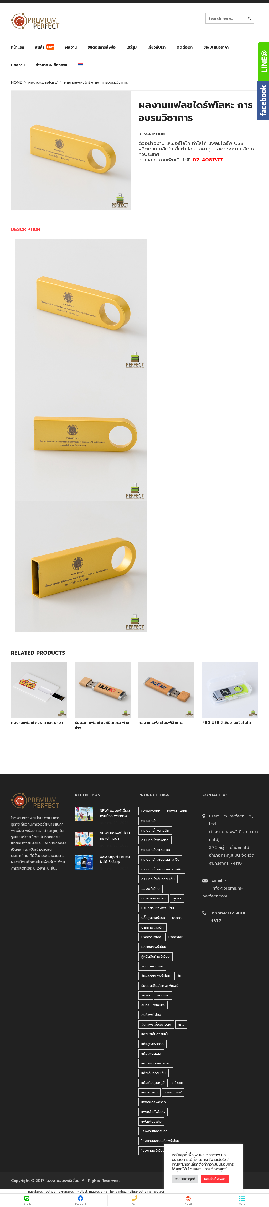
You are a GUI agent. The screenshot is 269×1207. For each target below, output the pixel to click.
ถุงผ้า (177, 898)
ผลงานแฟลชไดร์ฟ (43, 82)
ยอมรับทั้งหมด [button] (214, 1178)
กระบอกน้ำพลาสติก (155, 830)
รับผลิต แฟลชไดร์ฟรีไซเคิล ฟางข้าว (102, 725)
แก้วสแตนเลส (151, 1053)
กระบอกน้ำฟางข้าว (155, 840)
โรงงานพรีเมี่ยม (153, 1150)
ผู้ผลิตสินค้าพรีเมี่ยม (155, 956)
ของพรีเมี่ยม (150, 888)
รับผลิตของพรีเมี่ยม (155, 975)
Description (25, 229)
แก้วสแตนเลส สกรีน (155, 1063)
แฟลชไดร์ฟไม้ (151, 1121)
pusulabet (35, 1191)
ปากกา (177, 917)
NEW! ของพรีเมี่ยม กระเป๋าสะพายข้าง (115, 813)
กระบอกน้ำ (148, 820)
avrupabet (66, 1191)
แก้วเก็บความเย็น (153, 1072)
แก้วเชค (177, 1082)
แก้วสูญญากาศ (152, 1043)
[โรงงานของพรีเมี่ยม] (35, 21)
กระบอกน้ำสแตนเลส (155, 849)
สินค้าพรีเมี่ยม (151, 1014)
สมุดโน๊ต (163, 995)
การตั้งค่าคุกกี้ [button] (185, 1178)
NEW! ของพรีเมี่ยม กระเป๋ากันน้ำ (115, 836)
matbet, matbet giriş (92, 1191)
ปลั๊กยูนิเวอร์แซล (153, 917)
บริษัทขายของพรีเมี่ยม (157, 908)
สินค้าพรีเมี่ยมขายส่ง (156, 1024)
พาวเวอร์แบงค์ (152, 966)
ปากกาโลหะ (176, 937)
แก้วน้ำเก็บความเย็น (155, 1034)
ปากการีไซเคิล (151, 937)
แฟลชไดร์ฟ (173, 1092)
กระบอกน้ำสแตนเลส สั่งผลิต (161, 869)
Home (16, 82)
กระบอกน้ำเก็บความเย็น (158, 878)
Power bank (177, 811)
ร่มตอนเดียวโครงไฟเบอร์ (159, 985)
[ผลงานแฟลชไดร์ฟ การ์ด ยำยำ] (33, 710)
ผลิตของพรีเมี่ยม (153, 946)
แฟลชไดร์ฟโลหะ (153, 1111)
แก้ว (181, 1024)
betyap (50, 1191)
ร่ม (179, 975)
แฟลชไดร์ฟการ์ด (153, 1102)
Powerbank (150, 811)
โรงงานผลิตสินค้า (154, 1131)
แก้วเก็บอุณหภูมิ (153, 1082)
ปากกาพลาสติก (152, 927)
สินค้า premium (153, 1005)
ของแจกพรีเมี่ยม (153, 898)
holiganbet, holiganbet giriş (130, 1191)
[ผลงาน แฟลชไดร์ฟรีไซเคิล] (160, 710)
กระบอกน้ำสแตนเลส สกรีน (160, 859)
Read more (46, 710)
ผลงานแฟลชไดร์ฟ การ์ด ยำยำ (37, 722)
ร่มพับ (145, 995)
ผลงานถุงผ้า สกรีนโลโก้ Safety (115, 859)
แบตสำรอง (149, 1092)
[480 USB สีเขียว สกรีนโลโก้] (224, 710)
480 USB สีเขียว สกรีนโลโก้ (226, 722)
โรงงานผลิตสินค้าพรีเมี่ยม (160, 1140)
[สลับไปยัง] (80, 66)
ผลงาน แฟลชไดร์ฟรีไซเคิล (161, 722)
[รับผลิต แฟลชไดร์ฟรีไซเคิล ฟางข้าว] (96, 710)
